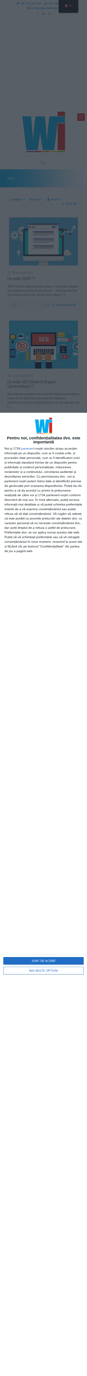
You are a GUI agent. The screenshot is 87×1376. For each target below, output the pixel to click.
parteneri (27, 448)
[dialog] (43, 894)
